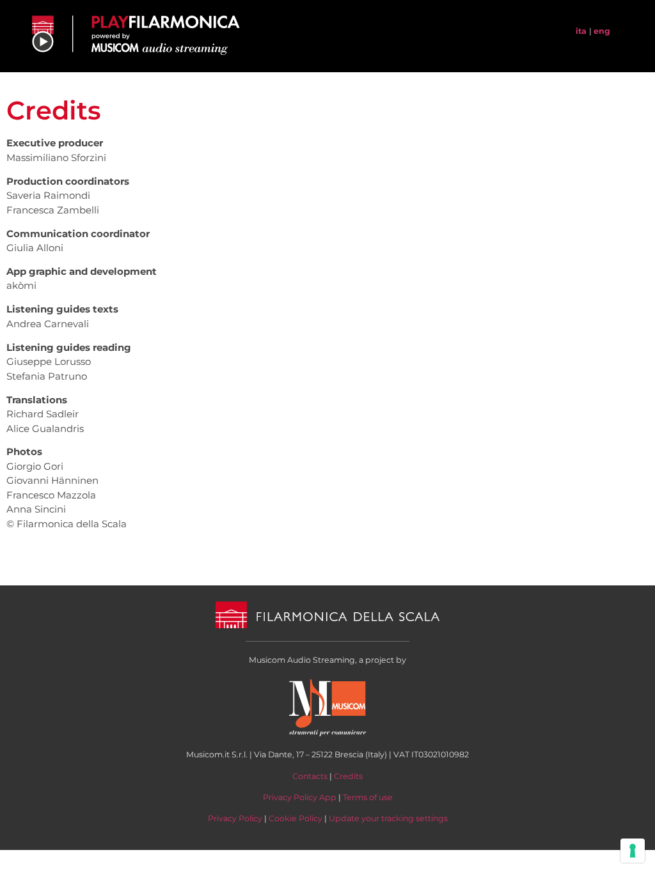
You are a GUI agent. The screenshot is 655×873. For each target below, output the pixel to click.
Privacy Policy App (299, 797)
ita (581, 31)
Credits (348, 776)
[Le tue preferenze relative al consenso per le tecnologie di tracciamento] (632, 850)
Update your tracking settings (388, 818)
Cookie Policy (295, 818)
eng (602, 31)
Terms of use (368, 797)
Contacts (310, 776)
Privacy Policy (235, 818)
